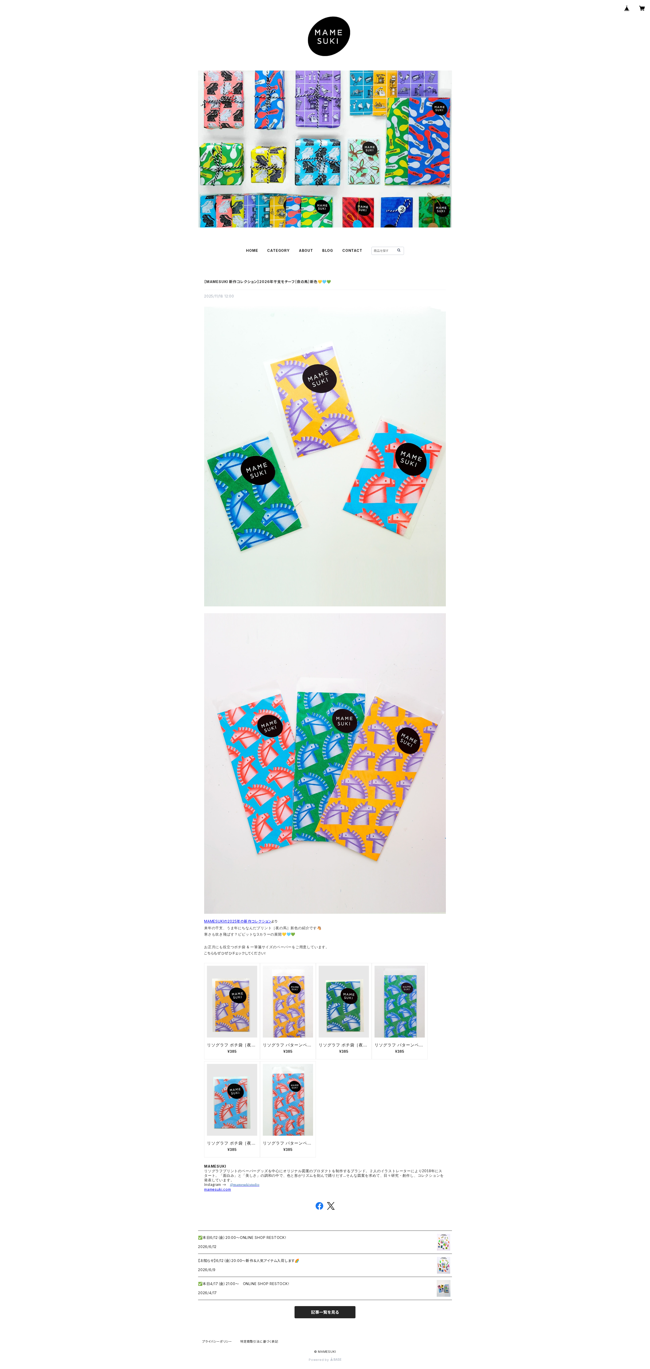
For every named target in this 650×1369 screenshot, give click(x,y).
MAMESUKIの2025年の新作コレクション (237, 921)
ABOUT (306, 250)
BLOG (327, 250)
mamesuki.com (217, 1189)
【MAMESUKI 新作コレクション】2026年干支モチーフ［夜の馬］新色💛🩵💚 (267, 281)
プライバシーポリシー (217, 1341)
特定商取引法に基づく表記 (259, 1341)
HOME (252, 250)
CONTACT (352, 250)
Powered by (319, 1360)
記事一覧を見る (325, 1312)
